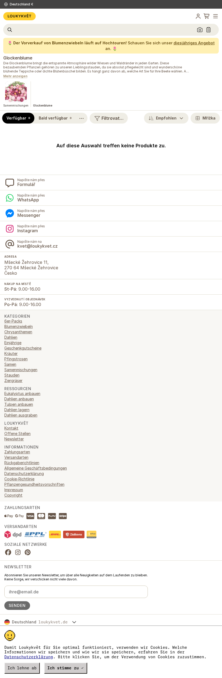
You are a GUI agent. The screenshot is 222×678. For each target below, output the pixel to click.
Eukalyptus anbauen (22, 393)
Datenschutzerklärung (28, 657)
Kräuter (11, 353)
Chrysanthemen (18, 332)
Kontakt (11, 428)
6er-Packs (13, 321)
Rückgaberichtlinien (21, 462)
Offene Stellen (17, 433)
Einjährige (12, 342)
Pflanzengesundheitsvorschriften (34, 484)
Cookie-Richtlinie (19, 479)
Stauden (11, 375)
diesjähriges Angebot (194, 43)
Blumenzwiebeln (18, 326)
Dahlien (10, 337)
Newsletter (14, 439)
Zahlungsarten (17, 452)
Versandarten (16, 457)
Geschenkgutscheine (22, 348)
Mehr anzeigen (15, 76)
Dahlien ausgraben (20, 415)
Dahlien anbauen (19, 399)
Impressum (13, 489)
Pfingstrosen (16, 359)
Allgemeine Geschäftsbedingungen (35, 468)
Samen (10, 364)
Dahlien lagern (17, 409)
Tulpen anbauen (18, 404)
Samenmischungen (20, 369)
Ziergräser (13, 380)
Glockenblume (17, 58)
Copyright (13, 495)
